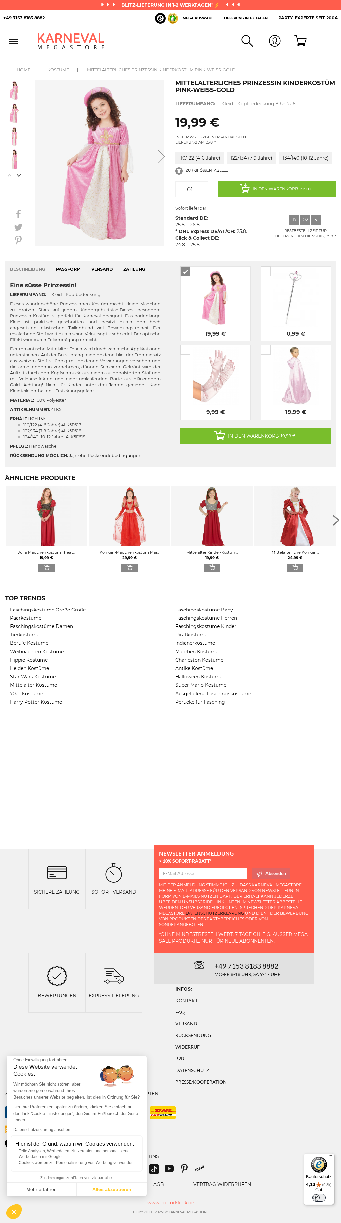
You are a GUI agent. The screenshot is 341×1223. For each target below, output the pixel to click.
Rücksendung (193, 1035)
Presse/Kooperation (201, 1082)
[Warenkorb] (294, 41)
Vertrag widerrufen (222, 1184)
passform (68, 269)
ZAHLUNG (134, 269)
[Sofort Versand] (114, 872)
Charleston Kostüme (199, 660)
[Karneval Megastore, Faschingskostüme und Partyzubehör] (74, 41)
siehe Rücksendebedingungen (108, 455)
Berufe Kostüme (29, 643)
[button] (14, 1212)
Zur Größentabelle (206, 170)
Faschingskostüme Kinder (205, 626)
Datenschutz (192, 1070)
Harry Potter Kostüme (36, 702)
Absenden (275, 873)
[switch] (319, 1198)
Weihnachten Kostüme (37, 652)
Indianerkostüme (195, 643)
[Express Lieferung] (114, 975)
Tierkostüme (24, 635)
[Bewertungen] (57, 975)
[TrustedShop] (166, 18)
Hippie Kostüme (29, 660)
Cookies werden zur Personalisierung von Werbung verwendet (75, 1162)
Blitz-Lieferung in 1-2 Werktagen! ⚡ (171, 5)
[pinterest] (187, 1171)
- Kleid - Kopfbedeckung (235, 104)
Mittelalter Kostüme (33, 685)
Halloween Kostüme (198, 677)
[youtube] (172, 1171)
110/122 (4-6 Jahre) (199, 158)
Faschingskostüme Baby (204, 610)
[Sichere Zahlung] (57, 872)
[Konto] (267, 41)
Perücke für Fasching (200, 702)
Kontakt (186, 1000)
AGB (158, 1184)
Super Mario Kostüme (200, 685)
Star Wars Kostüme (33, 677)
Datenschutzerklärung (215, 913)
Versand (186, 1023)
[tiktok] (157, 1171)
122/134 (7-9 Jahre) (251, 158)
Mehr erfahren (41, 1189)
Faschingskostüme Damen (41, 626)
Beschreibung (27, 269)
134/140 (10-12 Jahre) (306, 158)
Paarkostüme (25, 618)
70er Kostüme (26, 694)
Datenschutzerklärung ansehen (41, 1129)
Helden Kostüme (29, 668)
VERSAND (102, 269)
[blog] (202, 1171)
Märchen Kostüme (196, 652)
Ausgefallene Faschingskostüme (213, 694)
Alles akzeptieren (111, 1189)
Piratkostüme (191, 635)
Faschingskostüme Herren (206, 618)
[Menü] (330, 1157)
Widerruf (187, 1047)
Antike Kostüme (194, 668)
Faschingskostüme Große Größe (48, 610)
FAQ (180, 1012)
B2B (179, 1058)
